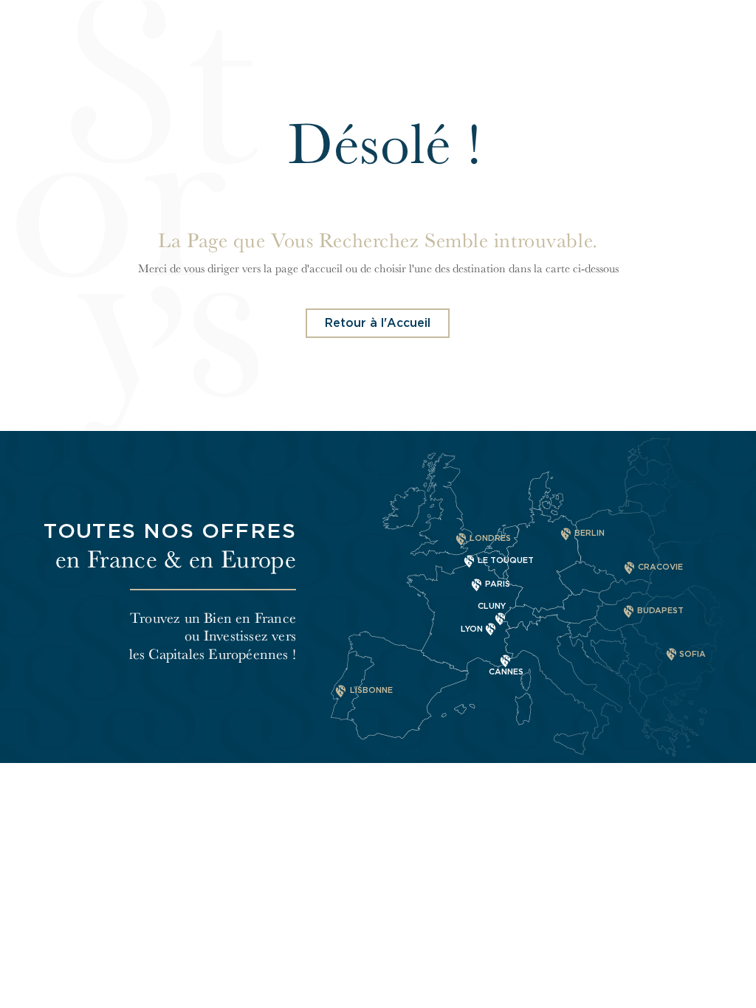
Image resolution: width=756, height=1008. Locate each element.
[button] (378, 323)
